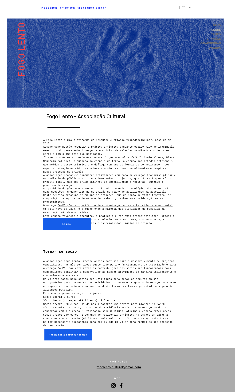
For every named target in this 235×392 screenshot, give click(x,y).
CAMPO (216, 34)
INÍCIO (216, 25)
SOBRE (216, 29)
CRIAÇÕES (214, 38)
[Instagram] (113, 385)
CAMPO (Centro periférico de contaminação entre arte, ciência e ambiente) (115, 205)
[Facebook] (121, 385)
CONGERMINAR (210, 43)
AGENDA (215, 47)
